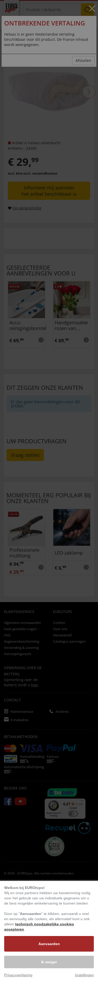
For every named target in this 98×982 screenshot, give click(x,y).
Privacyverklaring (18, 975)
